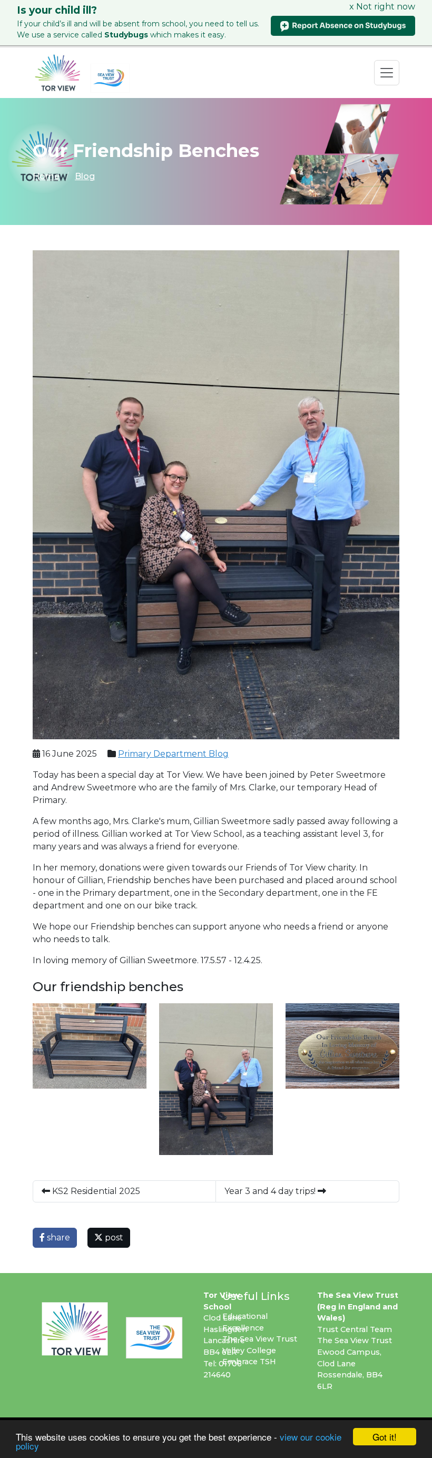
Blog (85, 176)
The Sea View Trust (259, 1339)
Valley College (249, 1350)
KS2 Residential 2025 (95, 1191)
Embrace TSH (249, 1361)
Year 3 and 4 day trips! (271, 1191)
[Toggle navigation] (386, 72)
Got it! (384, 1436)
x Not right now (382, 7)
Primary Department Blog (173, 754)
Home (46, 176)
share (57, 1237)
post (113, 1237)
